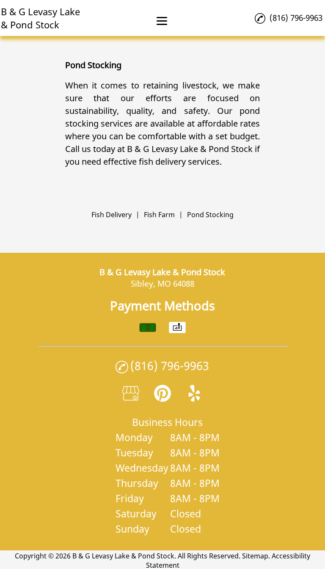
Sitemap (255, 556)
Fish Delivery (111, 214)
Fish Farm (159, 214)
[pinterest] (162, 398)
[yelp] (194, 398)
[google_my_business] (131, 398)
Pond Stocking (210, 214)
